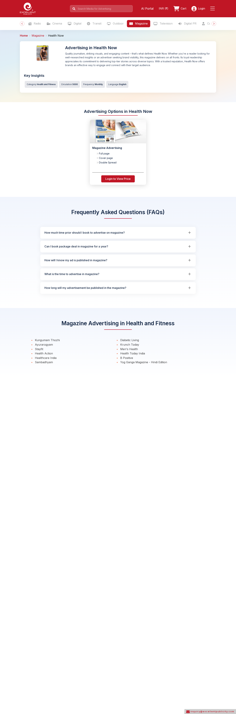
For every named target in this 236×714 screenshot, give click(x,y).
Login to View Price (118, 178)
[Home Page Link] (28, 8)
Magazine (141, 23)
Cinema (56, 23)
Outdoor (118, 23)
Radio (37, 23)
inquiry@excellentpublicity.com (212, 711)
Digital (77, 23)
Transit (96, 23)
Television (166, 23)
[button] (213, 8)
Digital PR (189, 23)
